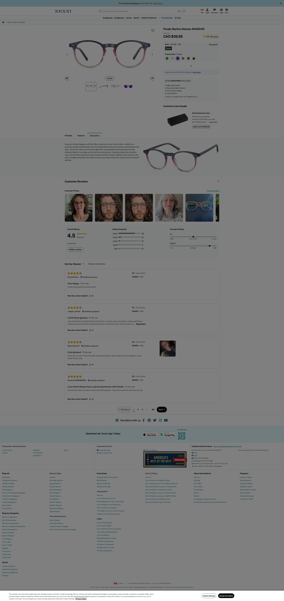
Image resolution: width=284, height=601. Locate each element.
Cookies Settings (209, 596)
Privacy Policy (81, 599)
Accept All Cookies (226, 596)
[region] (142, 596)
